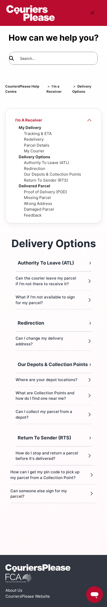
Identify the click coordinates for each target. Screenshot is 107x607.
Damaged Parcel (39, 209)
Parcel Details (36, 145)
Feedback (33, 215)
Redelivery (34, 139)
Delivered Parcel (34, 185)
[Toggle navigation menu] (92, 13)
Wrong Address (38, 203)
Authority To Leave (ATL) (46, 162)
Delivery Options (34, 156)
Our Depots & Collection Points (52, 174)
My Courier (34, 150)
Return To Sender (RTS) (46, 180)
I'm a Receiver (28, 120)
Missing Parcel (37, 197)
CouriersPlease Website (27, 596)
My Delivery (30, 127)
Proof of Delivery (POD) (45, 191)
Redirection (34, 168)
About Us (13, 590)
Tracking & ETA (38, 133)
